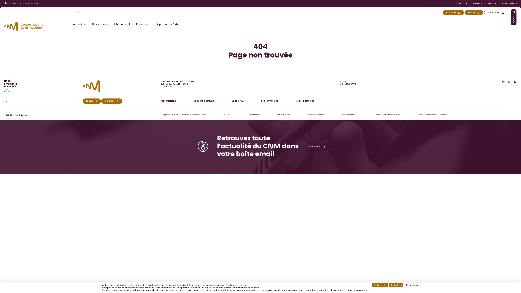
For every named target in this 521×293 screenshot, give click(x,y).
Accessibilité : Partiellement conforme (386, 115)
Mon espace (493, 13)
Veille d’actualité (305, 101)
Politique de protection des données (433, 115)
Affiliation (451, 13)
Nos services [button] (100, 24)
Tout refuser (396, 285)
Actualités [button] (79, 24)
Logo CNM (238, 101)
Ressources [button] (143, 24)
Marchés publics (283, 115)
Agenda (513, 19)
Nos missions (168, 101)
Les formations (269, 101)
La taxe (471, 13)
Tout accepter (380, 285)
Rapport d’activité (204, 101)
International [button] (122, 24)
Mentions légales (348, 115)
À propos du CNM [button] (167, 24)
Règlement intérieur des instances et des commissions (184, 115)
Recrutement (255, 115)
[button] (76, 12)
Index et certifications (316, 115)
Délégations (227, 115)
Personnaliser (413, 285)
